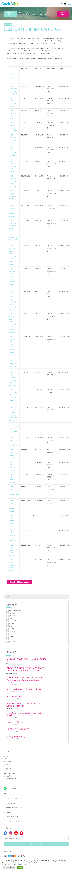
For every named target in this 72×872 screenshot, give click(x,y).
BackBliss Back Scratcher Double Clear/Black (13, 506)
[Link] (9, 4)
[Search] (61, 4)
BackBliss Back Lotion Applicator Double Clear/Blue (13, 181)
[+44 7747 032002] (5, 812)
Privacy (6, 764)
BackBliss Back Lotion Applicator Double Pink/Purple (13, 226)
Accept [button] (20, 867)
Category (11, 605)
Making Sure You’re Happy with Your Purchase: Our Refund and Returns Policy (25, 680)
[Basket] (65, 3)
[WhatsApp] (6, 788)
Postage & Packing (15, 736)
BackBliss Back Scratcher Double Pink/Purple (12, 565)
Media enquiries (9, 773)
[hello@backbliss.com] (5, 821)
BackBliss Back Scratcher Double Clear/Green (13, 536)
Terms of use (8, 776)
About (6, 756)
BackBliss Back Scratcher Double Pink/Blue (12, 550)
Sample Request (14, 696)
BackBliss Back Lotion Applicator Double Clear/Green (13, 196)
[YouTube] (16, 833)
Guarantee (7, 761)
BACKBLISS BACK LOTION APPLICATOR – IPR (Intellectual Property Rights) (26, 669)
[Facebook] (5, 833)
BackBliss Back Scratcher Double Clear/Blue (12, 521)
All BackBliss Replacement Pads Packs (13, 363)
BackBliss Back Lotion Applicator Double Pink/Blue (13, 211)
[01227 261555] (5, 803)
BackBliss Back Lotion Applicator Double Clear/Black (13, 166)
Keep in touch (36, 844)
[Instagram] (10, 833)
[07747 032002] (5, 798)
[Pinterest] (21, 833)
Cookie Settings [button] (9, 867)
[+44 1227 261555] (5, 817)
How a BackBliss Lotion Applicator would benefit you (23, 704)
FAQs (5, 759)
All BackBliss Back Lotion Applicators (13, 77)
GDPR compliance (10, 779)
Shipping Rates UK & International (23, 689)
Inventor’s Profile (14, 722)
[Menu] (69, 3)
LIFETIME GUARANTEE (17, 729)
